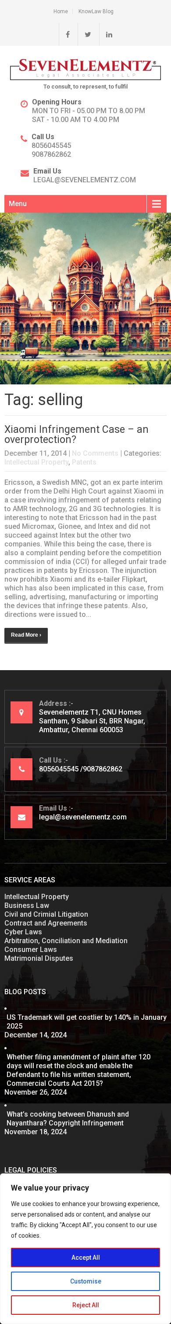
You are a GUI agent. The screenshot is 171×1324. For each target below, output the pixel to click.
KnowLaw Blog (96, 11)
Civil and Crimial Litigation (46, 914)
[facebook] (64, 34)
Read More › (26, 635)
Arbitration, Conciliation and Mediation (66, 941)
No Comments (95, 453)
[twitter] (84, 34)
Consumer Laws (30, 949)
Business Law (26, 905)
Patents (84, 462)
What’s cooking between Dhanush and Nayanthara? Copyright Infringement (68, 1118)
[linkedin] (105, 34)
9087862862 (51, 154)
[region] (85, 1248)
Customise (85, 1281)
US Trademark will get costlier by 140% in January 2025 (87, 1021)
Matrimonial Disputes (38, 958)
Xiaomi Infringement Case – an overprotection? (76, 435)
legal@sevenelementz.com (84, 180)
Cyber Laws (23, 932)
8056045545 (51, 145)
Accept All (85, 1257)
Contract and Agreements (45, 923)
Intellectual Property (36, 462)
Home (60, 11)
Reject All (85, 1305)
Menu (18, 203)
